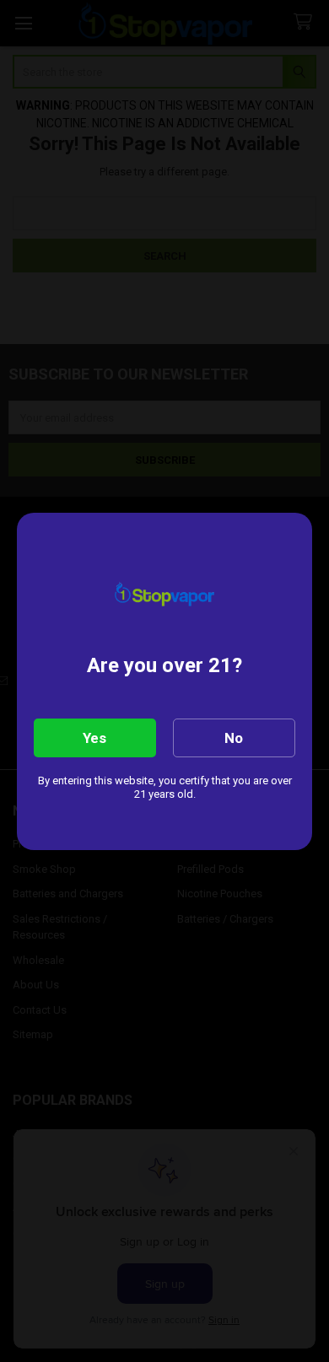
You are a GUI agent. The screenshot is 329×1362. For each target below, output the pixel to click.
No (233, 737)
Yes (94, 737)
